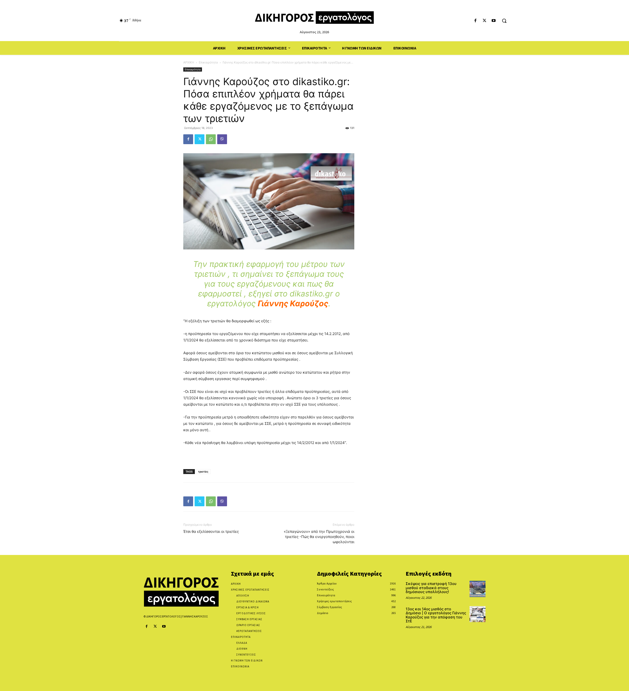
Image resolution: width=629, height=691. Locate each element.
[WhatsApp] (211, 139)
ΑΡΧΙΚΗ (188, 62)
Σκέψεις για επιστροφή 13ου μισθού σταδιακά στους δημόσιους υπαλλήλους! (431, 587)
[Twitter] (484, 20)
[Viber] (222, 139)
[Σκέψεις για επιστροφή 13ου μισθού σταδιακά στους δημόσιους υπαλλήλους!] (478, 589)
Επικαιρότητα (208, 62)
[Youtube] (493, 20)
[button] (504, 21)
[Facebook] (475, 20)
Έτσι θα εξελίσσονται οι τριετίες (211, 531)
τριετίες (203, 471)
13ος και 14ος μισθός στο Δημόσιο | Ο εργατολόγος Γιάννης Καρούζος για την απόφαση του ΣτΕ (436, 615)
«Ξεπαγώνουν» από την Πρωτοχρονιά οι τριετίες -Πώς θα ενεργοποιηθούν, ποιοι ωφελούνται (319, 536)
